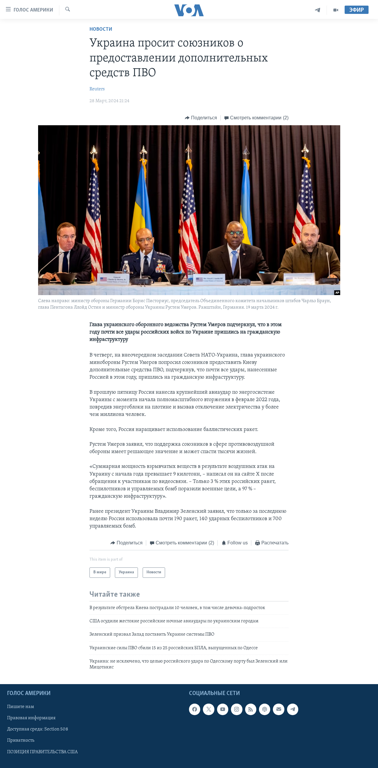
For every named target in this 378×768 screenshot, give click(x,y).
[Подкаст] (264, 709)
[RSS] (250, 709)
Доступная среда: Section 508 (37, 729)
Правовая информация (31, 718)
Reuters (97, 89)
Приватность (20, 740)
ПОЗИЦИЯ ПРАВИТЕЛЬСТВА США (42, 751)
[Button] (201, 118)
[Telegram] (317, 10)
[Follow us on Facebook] (194, 709)
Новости (100, 29)
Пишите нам (20, 706)
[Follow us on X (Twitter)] (208, 709)
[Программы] (336, 10)
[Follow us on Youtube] (222, 709)
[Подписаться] (278, 709)
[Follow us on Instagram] (236, 709)
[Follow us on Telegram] (292, 709)
